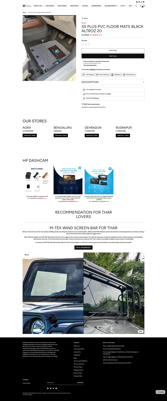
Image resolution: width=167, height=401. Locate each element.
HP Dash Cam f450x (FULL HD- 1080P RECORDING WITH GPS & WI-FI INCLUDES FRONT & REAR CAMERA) (99, 198)
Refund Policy (78, 376)
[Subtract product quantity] (88, 44)
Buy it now (113, 56)
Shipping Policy (78, 370)
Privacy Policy (78, 367)
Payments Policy (79, 349)
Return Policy (78, 373)
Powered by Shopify (27, 394)
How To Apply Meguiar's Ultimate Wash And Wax (118, 357)
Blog (75, 358)
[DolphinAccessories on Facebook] (137, 2)
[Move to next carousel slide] (142, 148)
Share (86, 18)
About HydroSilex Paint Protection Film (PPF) (117, 363)
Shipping (93, 69)
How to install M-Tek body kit (112, 349)
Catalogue (77, 355)
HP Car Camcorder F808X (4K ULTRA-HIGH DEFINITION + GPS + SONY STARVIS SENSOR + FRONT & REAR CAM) (68, 198)
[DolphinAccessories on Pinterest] (139, 2)
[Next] (133, 6)
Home (24, 12)
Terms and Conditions (80, 361)
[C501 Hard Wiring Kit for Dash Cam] (37, 179)
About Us (76, 346)
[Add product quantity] (83, 44)
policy (109, 93)
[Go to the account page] (140, 6)
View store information (90, 65)
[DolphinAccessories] (27, 6)
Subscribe (80, 382)
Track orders (26, 383)
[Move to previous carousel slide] (138, 148)
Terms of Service (79, 364)
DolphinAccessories (37, 393)
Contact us (96, 98)
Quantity (84, 40)
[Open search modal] (136, 6)
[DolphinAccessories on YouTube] (143, 2)
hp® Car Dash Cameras (110, 360)
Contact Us (77, 352)
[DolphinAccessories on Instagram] (141, 2)
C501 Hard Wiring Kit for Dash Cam (37, 196)
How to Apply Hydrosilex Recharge (113, 346)
